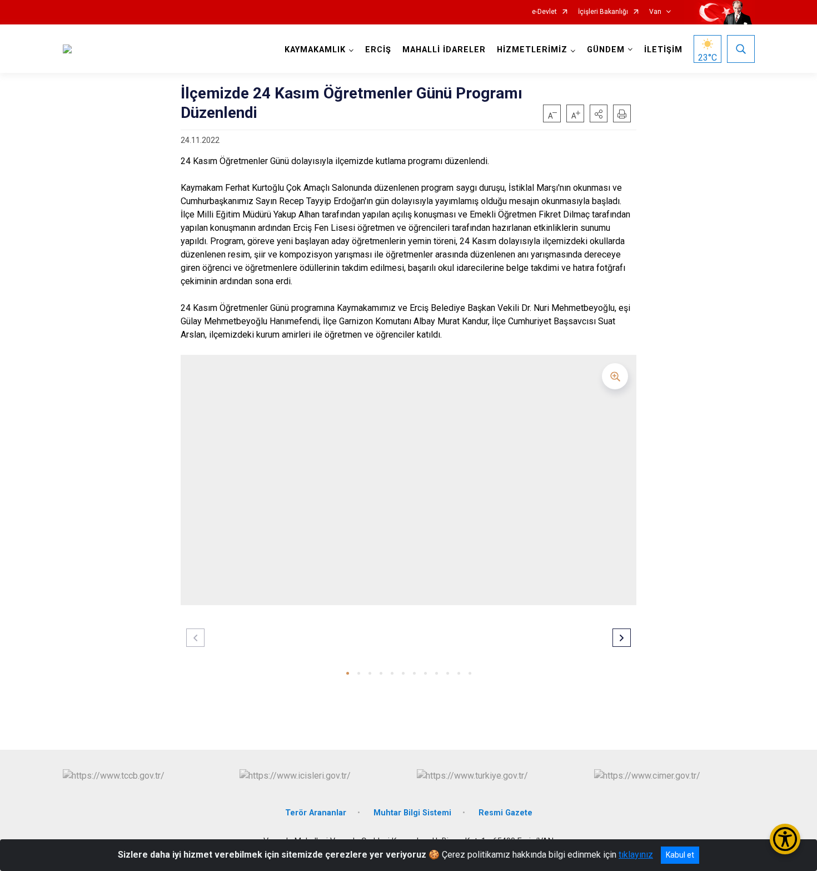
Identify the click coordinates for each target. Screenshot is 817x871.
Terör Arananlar (315, 813)
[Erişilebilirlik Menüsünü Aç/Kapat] (785, 839)
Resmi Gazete (505, 813)
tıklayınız (636, 854)
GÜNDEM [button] (606, 50)
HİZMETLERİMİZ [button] (532, 50)
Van (655, 12)
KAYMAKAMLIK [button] (315, 50)
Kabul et (680, 854)
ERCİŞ (378, 50)
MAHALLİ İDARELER (444, 50)
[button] (598, 113)
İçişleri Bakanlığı (603, 12)
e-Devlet (544, 12)
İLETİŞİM (663, 50)
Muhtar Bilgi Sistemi (412, 813)
